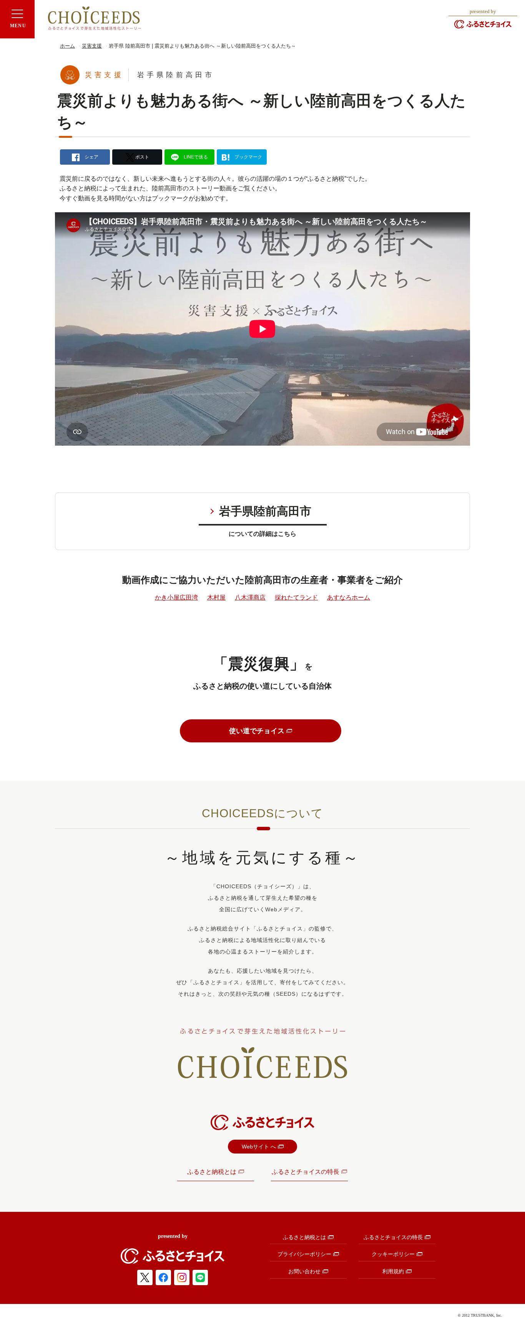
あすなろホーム (348, 598)
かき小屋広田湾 (176, 598)
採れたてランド (296, 598)
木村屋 (216, 598)
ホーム (67, 46)
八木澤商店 (250, 598)
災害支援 (92, 46)
